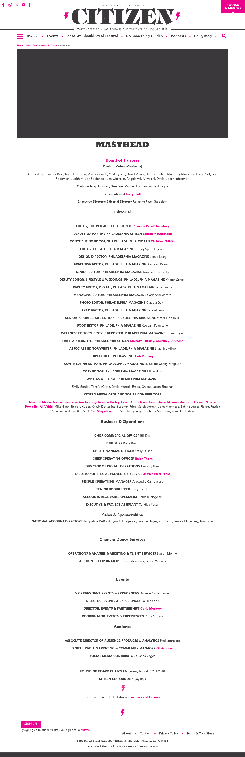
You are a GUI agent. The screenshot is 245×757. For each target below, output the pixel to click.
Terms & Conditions (200, 733)
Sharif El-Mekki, (41, 402)
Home (20, 46)
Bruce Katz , (130, 402)
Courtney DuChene (169, 341)
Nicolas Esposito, (66, 402)
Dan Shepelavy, (101, 411)
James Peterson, (192, 402)
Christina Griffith (163, 241)
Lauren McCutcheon (157, 234)
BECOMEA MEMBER (233, 7)
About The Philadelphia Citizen (42, 46)
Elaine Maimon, (168, 402)
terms (85, 730)
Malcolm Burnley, (142, 341)
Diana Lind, (148, 402)
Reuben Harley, (109, 402)
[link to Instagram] (10, 5)
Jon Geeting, (88, 402)
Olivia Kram (165, 648)
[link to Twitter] (17, 5)
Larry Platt (134, 194)
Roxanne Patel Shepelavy (151, 226)
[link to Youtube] (23, 5)
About (126, 733)
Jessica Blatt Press (156, 474)
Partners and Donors (144, 697)
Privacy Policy (168, 733)
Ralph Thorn (144, 458)
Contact (145, 733)
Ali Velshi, (47, 406)
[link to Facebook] (3, 5)
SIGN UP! (30, 724)
